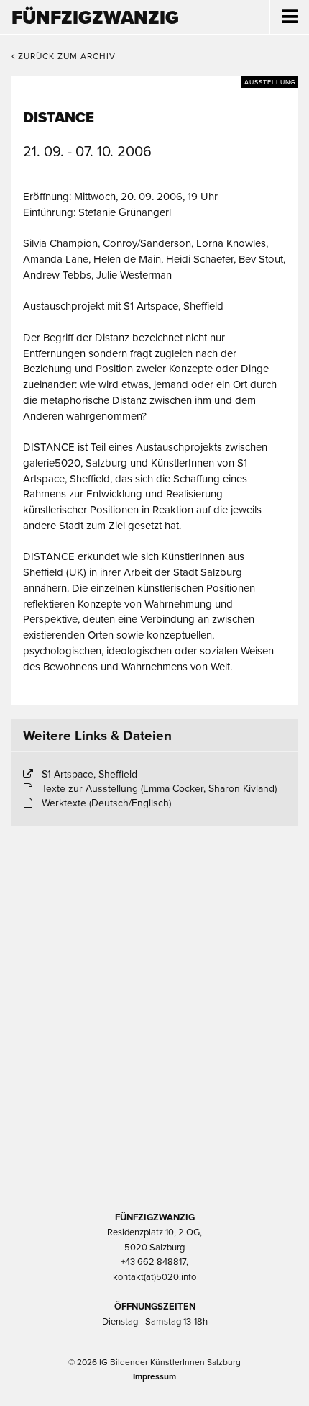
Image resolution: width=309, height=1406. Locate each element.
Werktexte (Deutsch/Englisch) (106, 803)
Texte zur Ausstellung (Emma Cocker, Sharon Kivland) (159, 789)
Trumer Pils (154, 1129)
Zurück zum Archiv (65, 56)
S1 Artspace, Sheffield (89, 774)
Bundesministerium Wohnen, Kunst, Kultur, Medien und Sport (154, 1052)
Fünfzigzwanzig (95, 17)
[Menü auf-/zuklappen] (289, 17)
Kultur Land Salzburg (155, 976)
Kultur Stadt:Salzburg (155, 900)
